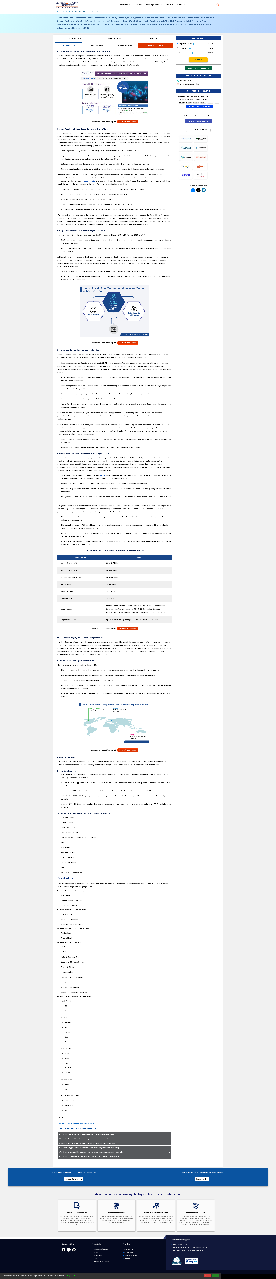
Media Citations (99, 1255)
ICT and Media (66, 12)
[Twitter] (69, 1250)
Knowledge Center (152, 5)
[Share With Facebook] (193, 190)
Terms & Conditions (130, 1255)
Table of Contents (96, 45)
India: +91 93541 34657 (179, 1244)
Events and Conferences (101, 1261)
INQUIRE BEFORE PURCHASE (197, 68)
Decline (207, 1276)
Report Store (124, 5)
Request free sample (127, 122)
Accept (215, 1276)
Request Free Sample (155, 45)
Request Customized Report (199, 106)
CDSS (102, 475)
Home (58, 12)
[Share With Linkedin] (204, 190)
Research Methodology (101, 1249)
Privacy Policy (128, 1252)
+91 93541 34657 (185, 81)
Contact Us (181, 5)
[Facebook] (63, 1250)
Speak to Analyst (202, 1179)
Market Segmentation (124, 45)
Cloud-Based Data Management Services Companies (75, 1123)
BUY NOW (198, 59)
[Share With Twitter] (198, 190)
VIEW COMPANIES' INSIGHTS (198, 121)
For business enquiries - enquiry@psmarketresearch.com (190, 1247)
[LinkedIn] (74, 1250)
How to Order (128, 1249)
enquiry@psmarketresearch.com (190, 84)
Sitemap (127, 1258)
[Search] (217, 4)
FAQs (95, 1258)
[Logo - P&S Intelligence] (67, 5)
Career (96, 1252)
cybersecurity (90, 181)
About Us (169, 5)
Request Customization (74, 1179)
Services (139, 5)
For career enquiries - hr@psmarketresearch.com (188, 1250)
